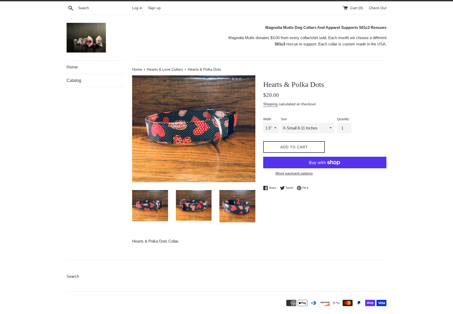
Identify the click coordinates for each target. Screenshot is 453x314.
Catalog (74, 80)
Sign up (154, 8)
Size (284, 119)
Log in (137, 8)
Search (73, 276)
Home (72, 67)
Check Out (377, 8)
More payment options (294, 173)
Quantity (343, 119)
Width (267, 119)
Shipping (270, 104)
